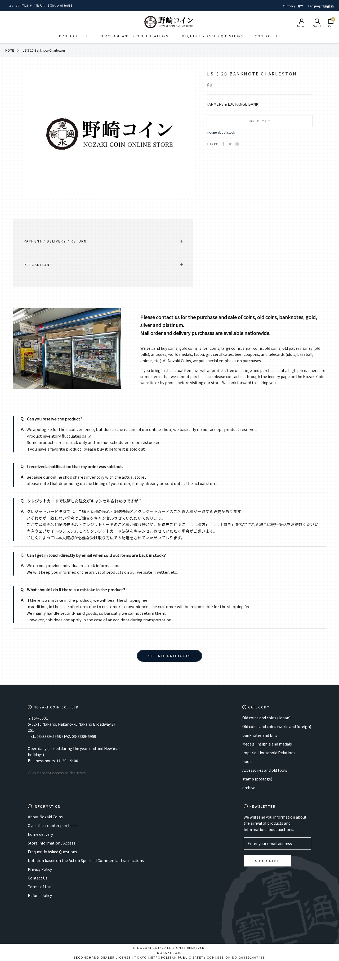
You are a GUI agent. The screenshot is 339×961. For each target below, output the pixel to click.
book (247, 761)
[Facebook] (223, 144)
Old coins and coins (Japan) (266, 717)
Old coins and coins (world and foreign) (276, 726)
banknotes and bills (259, 735)
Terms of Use (39, 886)
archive (248, 787)
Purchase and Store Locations (134, 36)
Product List (73, 36)
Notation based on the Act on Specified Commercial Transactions (86, 860)
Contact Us (267, 36)
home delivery (40, 834)
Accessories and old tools (264, 770)
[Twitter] (230, 144)
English (328, 6)
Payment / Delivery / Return (55, 241)
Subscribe (267, 861)
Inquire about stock (221, 132)
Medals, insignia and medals (267, 744)
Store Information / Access (51, 843)
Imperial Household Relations (268, 752)
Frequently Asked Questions (212, 36)
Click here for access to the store (57, 772)
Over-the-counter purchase (52, 825)
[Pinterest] (237, 144)
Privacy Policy (40, 869)
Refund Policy (40, 895)
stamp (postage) (257, 779)
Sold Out (259, 121)
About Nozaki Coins (45, 816)
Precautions (38, 264)
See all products (169, 656)
